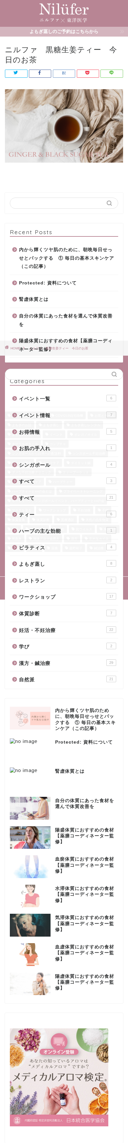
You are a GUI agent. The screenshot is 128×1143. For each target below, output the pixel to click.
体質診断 (65, 613)
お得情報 (65, 432)
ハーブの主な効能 (65, 531)
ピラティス (65, 547)
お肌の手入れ (65, 448)
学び (65, 646)
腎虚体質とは (34, 299)
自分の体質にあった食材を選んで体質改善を (66, 320)
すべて (65, 481)
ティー (65, 514)
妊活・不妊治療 (66, 630)
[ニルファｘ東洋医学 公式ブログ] (64, 21)
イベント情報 (65, 415)
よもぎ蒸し (65, 564)
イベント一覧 (65, 398)
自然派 (66, 679)
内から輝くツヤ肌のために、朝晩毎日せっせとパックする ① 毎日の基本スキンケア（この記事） (66, 258)
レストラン (65, 580)
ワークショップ (66, 597)
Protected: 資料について (48, 283)
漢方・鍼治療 (66, 663)
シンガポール (65, 465)
